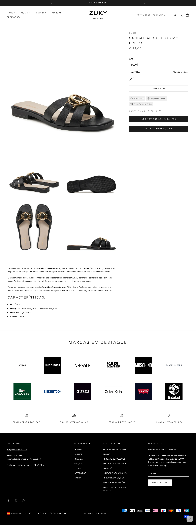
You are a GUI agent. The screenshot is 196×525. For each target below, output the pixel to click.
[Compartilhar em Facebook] (148, 111)
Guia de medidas (180, 71)
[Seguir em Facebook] (8, 500)
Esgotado (159, 88)
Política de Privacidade (114, 464)
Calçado (78, 464)
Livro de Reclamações (114, 482)
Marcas (57, 13)
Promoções (14, 17)
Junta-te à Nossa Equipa (115, 473)
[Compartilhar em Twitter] (152, 111)
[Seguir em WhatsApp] (23, 500)
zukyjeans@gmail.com (17, 449)
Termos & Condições (113, 478)
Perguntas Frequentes (114, 449)
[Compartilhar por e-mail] (160, 111)
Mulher (25, 13)
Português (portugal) (151, 15)
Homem (11, 13)
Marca (77, 478)
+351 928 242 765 (14, 455)
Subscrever (160, 482)
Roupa (77, 468)
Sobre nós (108, 468)
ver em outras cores (159, 128)
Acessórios (80, 473)
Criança (41, 13)
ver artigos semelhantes (159, 119)
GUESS (133, 33)
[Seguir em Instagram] (15, 500)
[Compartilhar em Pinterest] (156, 111)
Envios (106, 454)
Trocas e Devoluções (114, 459)
